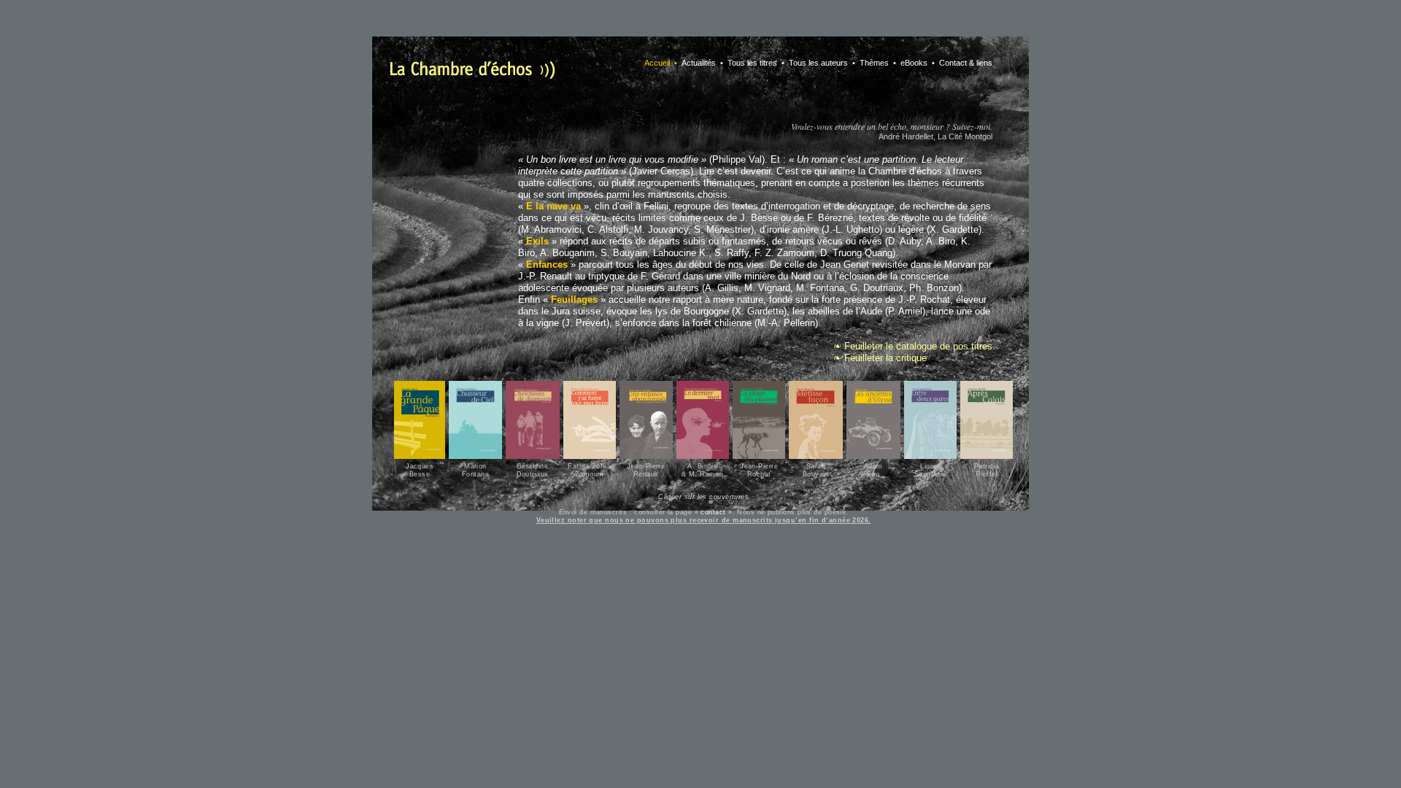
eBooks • (916, 62)
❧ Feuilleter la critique (880, 357)
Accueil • (660, 62)
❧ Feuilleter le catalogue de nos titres (912, 346)
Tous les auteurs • (821, 62)
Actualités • (701, 62)
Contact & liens (964, 62)
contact (712, 512)
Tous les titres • (754, 62)
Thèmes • (876, 62)
